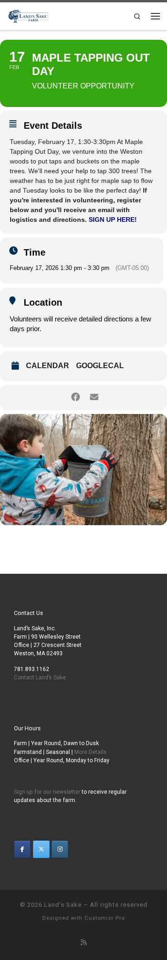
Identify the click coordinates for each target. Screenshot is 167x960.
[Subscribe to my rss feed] (84, 942)
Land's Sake (63, 904)
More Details (90, 752)
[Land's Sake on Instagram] (59, 849)
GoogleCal (100, 366)
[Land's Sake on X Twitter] (41, 849)
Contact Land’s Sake (40, 677)
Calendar (47, 366)
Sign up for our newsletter (47, 792)
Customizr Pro (104, 918)
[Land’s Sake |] (28, 15)
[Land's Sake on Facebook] (22, 849)
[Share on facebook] (75, 397)
